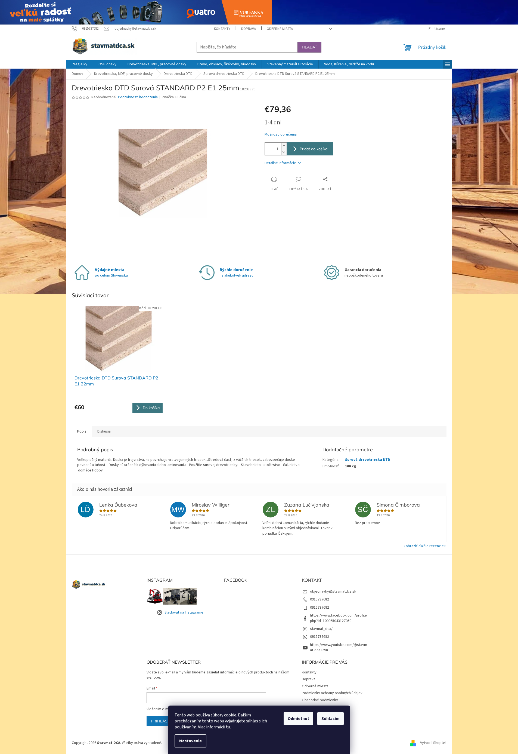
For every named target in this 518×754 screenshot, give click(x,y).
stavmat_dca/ (321, 629)
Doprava (248, 28)
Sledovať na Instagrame (184, 612)
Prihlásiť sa (164, 721)
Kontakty (222, 28)
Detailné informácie (280, 163)
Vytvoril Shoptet (433, 743)
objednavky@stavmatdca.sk (333, 591)
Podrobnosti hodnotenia (138, 97)
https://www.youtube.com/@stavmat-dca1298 (338, 647)
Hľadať (309, 47)
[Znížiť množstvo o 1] (284, 152)
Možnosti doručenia (281, 134)
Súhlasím (330, 719)
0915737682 (319, 599)
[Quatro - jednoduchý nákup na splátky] (136, 12)
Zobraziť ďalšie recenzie (424, 546)
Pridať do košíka (313, 148)
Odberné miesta (280, 28)
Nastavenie (190, 741)
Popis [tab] (81, 431)
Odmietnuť (298, 719)
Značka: (174, 97)
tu (228, 727)
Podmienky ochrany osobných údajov (332, 693)
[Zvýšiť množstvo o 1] (284, 146)
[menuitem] (79, 64)
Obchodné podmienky (320, 700)
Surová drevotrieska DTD (367, 459)
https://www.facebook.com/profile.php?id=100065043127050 (339, 618)
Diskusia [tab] (104, 431)
